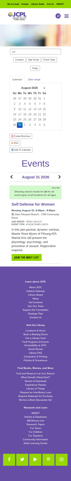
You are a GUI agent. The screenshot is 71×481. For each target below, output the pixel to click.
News (36, 298)
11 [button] (24, 109)
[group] (35, 106)
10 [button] (19, 109)
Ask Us (50, 4)
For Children (35, 432)
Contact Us (35, 317)
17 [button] (19, 114)
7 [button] (39, 103)
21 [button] (39, 114)
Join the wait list (26, 257)
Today (35, 68)
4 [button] (25, 103)
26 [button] (14, 98)
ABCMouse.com (35, 420)
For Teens (35, 428)
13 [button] (35, 109)
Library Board (35, 294)
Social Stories (35, 349)
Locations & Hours (35, 330)
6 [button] (35, 103)
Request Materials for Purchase (35, 396)
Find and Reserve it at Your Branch (35, 373)
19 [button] (29, 114)
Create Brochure (21, 136)
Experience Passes (35, 384)
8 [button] (44, 103)
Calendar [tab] (17, 79)
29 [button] (29, 98)
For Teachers (35, 435)
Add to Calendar (22, 150)
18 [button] (24, 114)
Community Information (35, 439)
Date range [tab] (34, 79)
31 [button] (39, 98)
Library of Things (35, 388)
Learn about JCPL (35, 281)
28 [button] (24, 98)
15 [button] (44, 109)
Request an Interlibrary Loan (35, 392)
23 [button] (14, 119)
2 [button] (14, 103)
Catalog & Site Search (57, 15)
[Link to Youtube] (35, 460)
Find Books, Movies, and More (35, 368)
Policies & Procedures (35, 360)
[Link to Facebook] (9, 460)
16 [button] (14, 114)
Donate (25, 4)
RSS (15, 143)
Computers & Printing (35, 356)
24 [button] (19, 119)
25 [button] (24, 119)
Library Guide (37, 4)
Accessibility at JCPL (35, 345)
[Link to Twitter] (22, 460)
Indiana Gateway (35, 291)
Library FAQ (35, 352)
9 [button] (14, 109)
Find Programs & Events (35, 341)
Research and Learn (35, 407)
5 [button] (30, 103)
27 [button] (19, 98)
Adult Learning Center (36, 443)
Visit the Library (35, 325)
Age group (33, 59)
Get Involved (35, 302)
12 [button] (29, 109)
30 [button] (35, 98)
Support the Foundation (35, 309)
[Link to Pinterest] (48, 460)
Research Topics (36, 424)
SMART (60, 4)
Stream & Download (35, 381)
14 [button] (39, 109)
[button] (66, 16)
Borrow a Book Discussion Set (35, 399)
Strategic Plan (35, 313)
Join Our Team (36, 306)
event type (49, 59)
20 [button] (35, 114)
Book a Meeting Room (35, 334)
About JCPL (35, 287)
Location (19, 59)
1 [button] (44, 98)
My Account (13, 4)
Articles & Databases (35, 416)
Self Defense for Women (33, 204)
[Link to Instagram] (61, 460)
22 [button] (44, 114)
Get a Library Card (35, 338)
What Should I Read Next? (35, 377)
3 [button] (20, 103)
